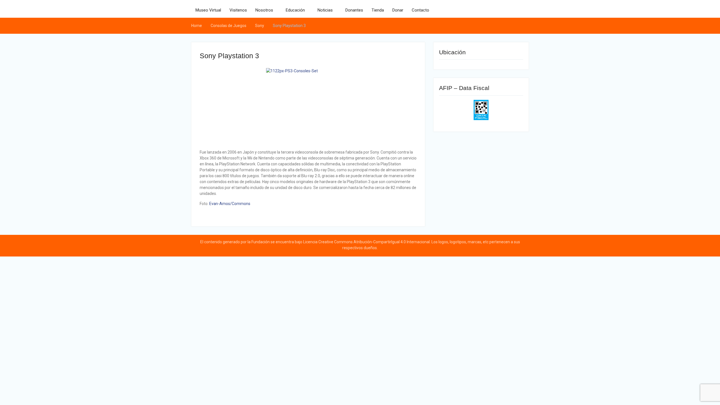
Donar (397, 10)
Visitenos (238, 10)
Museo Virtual (208, 10)
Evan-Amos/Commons (229, 203)
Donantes (354, 10)
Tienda (378, 10)
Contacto (420, 10)
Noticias (325, 10)
